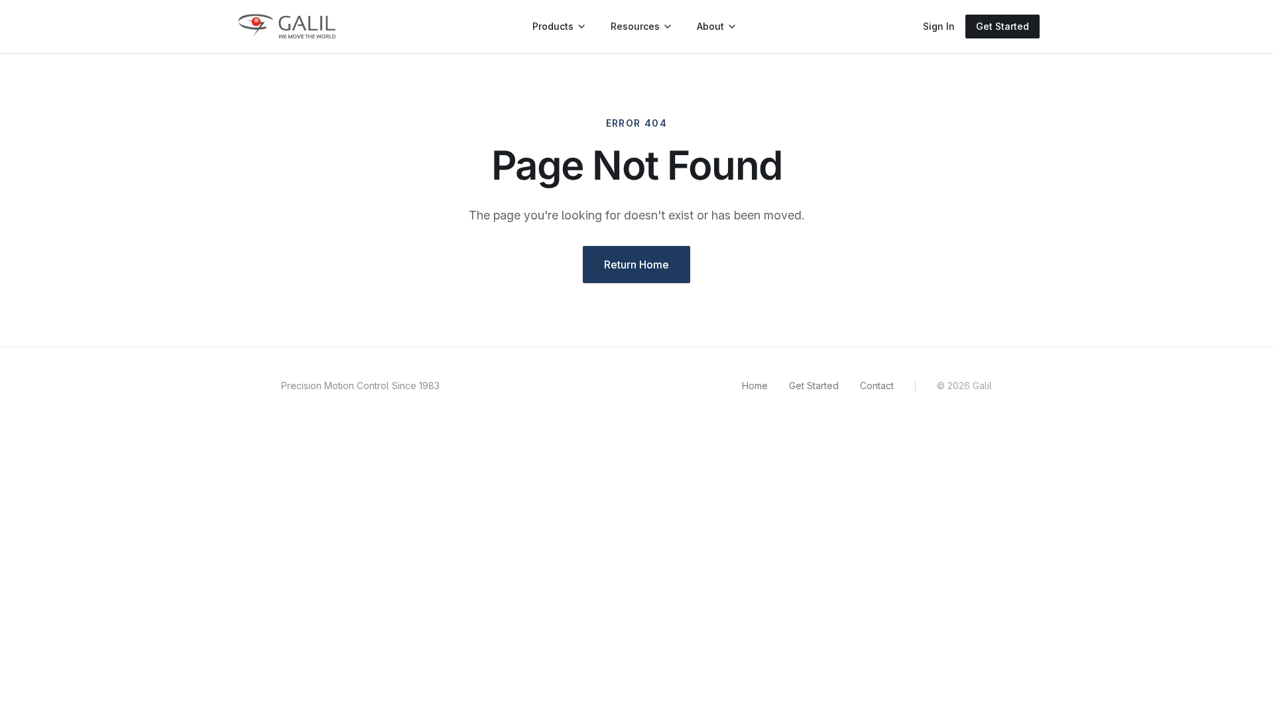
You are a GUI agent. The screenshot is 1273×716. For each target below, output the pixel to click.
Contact (877, 385)
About (710, 26)
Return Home (636, 264)
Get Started (1002, 26)
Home (755, 385)
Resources (635, 26)
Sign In (939, 26)
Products (553, 26)
